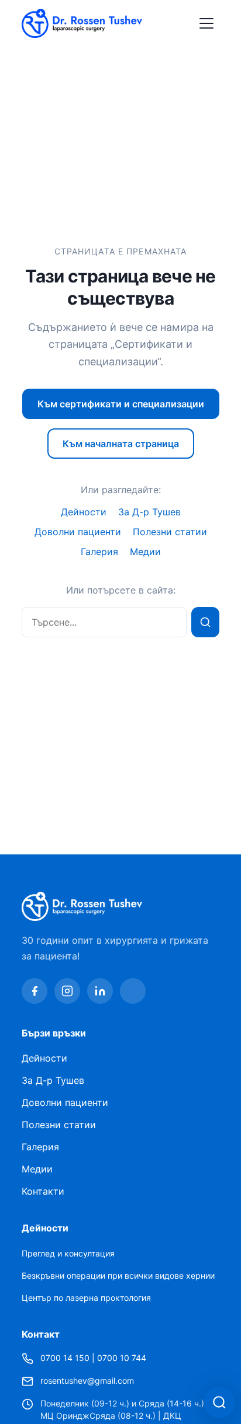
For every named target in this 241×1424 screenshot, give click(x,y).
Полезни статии (170, 532)
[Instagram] (67, 991)
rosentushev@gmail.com (87, 1380)
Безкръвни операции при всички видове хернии (118, 1275)
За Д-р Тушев (149, 512)
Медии (145, 551)
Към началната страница (121, 443)
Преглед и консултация (68, 1253)
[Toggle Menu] (206, 23)
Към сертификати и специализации (120, 404)
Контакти (43, 1191)
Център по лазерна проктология (86, 1298)
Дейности (83, 512)
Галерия (99, 551)
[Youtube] (133, 991)
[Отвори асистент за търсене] (219, 1402)
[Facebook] (34, 991)
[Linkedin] (100, 991)
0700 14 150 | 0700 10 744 (93, 1358)
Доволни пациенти (78, 532)
